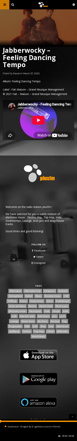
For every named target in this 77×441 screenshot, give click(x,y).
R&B (27, 326)
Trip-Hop (39, 331)
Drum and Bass (17, 306)
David (16, 73)
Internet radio (27, 316)
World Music (38, 336)
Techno (27, 331)
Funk (46, 311)
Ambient (62, 291)
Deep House (36, 301)
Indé (14, 316)
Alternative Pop (32, 291)
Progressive (15, 326)
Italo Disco (43, 316)
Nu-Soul (55, 321)
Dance (23, 301)
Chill (66, 296)
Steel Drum (62, 326)
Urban (50, 331)
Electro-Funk (45, 306)
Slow (43, 326)
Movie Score (27, 321)
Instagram (40, 263)
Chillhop (12, 301)
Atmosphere (15, 296)
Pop (64, 321)
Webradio (62, 331)
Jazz (55, 316)
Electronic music (17, 311)
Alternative (15, 291)
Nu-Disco (42, 321)
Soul (51, 326)
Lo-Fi (62, 316)
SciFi (35, 326)
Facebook (39, 250)
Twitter (40, 256)
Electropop (35, 311)
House (56, 311)
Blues (38, 296)
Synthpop (14, 331)
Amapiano (49, 291)
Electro (32, 306)
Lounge (14, 321)
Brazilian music (53, 296)
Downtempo (62, 301)
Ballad (28, 296)
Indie (65, 311)
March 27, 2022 (31, 73)
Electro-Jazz (62, 306)
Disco (50, 301)
